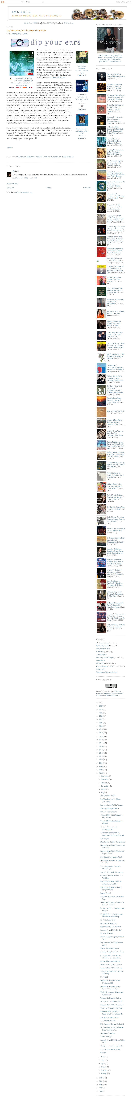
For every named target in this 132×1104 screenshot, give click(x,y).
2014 (101, 746)
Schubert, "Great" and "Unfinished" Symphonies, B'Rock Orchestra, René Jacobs (115, 389)
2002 (101, 1088)
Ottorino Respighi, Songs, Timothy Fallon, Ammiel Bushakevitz (116, 465)
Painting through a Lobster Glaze (111, 952)
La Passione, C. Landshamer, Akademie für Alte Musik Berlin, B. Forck (115, 368)
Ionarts (21, 12)
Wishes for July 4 (106, 1037)
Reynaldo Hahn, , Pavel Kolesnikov (115, 475)
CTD (35, 23)
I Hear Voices (100, 660)
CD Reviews (28, 23)
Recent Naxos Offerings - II (109, 948)
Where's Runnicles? (103, 649)
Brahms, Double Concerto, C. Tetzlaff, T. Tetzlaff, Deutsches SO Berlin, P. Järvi (115, 130)
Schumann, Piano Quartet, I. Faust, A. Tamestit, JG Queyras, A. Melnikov (116, 97)
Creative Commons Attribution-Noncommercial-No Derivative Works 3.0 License (110, 694)
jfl (73, 156)
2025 (101, 709)
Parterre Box (100, 663)
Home (49, 187)
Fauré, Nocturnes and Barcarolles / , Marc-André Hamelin (115, 174)
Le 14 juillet (104, 977)
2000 (101, 1091)
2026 (101, 706)
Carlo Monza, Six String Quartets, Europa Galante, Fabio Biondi (116, 519)
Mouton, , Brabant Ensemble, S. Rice (114, 422)
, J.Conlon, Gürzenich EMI (82, 69)
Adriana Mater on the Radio (110, 961)
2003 (101, 1084)
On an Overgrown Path (104, 666)
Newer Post (10, 187)
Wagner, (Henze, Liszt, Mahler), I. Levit (114, 323)
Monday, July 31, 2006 (19, 33)
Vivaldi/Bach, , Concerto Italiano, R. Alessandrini (115, 572)
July (102, 793)
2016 (101, 739)
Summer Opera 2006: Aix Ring (111, 968)
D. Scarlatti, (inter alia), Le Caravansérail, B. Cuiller (116, 540)
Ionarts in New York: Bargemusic (111, 872)
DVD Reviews (68, 23)
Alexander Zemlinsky (26, 156)
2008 (101, 766)
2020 (101, 726)
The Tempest (104, 839)
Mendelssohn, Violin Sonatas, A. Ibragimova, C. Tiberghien (115, 594)
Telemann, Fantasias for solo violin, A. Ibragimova (115, 301)
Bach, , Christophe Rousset (116, 75)
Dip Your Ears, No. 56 (57, 77)
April (103, 1063)
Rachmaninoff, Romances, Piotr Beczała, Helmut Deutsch (116, 196)
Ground (103, 1053)
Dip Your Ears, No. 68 (108, 796)
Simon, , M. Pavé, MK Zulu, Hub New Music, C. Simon (116, 445)
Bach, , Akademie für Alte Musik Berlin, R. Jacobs (115, 497)
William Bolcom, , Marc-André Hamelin (114, 486)
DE (82, 75)
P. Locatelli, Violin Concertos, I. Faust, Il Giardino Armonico (114, 207)
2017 (101, 736)
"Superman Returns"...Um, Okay (111, 1008)
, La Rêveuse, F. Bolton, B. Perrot (115, 219)
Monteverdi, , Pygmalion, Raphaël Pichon (116, 185)
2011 (101, 756)
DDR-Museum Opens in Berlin (111, 964)
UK (79, 75)
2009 (101, 763)
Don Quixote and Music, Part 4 (111, 1046)
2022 (101, 719)
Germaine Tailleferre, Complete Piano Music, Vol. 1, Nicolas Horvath (115, 551)
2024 (101, 713)
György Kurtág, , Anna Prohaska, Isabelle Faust (115, 378)
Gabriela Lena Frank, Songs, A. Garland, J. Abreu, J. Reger (114, 400)
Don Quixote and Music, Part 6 (111, 857)
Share (9, 147)
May (103, 1060)
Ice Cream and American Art (110, 1049)
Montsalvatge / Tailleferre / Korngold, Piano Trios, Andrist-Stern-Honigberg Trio (116, 230)
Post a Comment (12, 183)
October (104, 783)
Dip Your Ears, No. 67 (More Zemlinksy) (26, 30)
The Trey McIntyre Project (109, 808)
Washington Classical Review (106, 672)
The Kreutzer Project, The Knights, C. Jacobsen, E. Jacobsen (116, 356)
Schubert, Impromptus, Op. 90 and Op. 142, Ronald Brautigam (115, 163)
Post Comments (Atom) (24, 192)
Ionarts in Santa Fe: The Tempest (111, 805)
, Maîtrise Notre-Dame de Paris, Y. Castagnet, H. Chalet (115, 563)
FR (85, 75)
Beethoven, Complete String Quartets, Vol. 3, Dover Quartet (114, 290)
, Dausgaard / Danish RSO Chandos (82, 132)
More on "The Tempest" (108, 812)
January (104, 1074)
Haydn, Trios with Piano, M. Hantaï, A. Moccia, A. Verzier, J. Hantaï (115, 454)
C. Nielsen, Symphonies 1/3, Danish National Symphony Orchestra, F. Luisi (115, 269)
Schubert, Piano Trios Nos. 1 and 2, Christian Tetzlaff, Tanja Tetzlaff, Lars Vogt (115, 240)
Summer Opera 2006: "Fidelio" (111, 930)
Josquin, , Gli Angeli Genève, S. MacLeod (115, 152)
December (104, 776)
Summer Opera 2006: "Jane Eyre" (111, 1005)
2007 (101, 770)
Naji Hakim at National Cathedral (112, 1024)
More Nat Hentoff (106, 933)
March (103, 1067)
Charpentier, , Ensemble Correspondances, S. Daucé (114, 120)
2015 (101, 743)
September (105, 786)
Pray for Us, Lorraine (107, 1033)
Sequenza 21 (100, 669)
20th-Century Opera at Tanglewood (112, 842)
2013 (101, 750)
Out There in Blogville (108, 923)
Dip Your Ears (65, 156)
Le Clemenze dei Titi (107, 1021)
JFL (50, 23)
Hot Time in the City (107, 920)
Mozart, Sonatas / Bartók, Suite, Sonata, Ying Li (116, 312)
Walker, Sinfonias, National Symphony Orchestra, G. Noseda (114, 141)
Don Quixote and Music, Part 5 (111, 1001)
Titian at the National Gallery (110, 998)
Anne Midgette (101, 655)
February (104, 1070)
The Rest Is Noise (102, 643)
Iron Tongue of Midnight (105, 657)
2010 (101, 760)
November (105, 779)
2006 (101, 773)
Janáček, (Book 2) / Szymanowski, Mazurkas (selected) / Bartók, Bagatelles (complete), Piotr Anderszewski (110, 58)
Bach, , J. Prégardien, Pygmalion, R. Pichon (114, 583)
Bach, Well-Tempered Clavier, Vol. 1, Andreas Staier (115, 261)
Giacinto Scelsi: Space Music (110, 927)
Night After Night (102, 646)
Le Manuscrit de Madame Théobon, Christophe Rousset (116, 627)
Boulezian (100, 652)
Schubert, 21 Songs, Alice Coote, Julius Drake (116, 508)
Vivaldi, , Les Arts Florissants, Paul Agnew (115, 433)
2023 (101, 716)
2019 (101, 729)
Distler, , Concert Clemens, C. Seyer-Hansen (115, 108)
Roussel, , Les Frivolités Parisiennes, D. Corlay (115, 617)
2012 (101, 753)
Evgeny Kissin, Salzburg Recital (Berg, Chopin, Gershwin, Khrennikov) (115, 345)
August (103, 789)
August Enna (41, 156)
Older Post (86, 187)
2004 (101, 1081)
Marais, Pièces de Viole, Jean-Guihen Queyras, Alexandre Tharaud (115, 251)
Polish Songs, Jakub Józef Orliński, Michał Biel (116, 530)
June (103, 1057)
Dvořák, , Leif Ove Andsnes (114, 279)
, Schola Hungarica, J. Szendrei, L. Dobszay (114, 86)
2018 (101, 733)
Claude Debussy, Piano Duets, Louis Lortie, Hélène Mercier (115, 334)
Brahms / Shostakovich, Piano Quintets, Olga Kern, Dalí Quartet (115, 605)
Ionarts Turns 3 (105, 893)
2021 (101, 723)
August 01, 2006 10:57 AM (25, 178)
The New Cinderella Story (109, 1017)
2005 (101, 1078)
